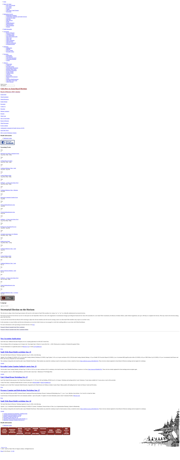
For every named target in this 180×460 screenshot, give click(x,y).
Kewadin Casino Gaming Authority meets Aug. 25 (18, 366)
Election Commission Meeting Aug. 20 (12, 416)
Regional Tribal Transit (11, 69)
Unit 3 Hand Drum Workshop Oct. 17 (14, 377)
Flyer (2, 349)
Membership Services (8, 14)
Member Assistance (5, 111)
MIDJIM (8, 49)
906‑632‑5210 (76, 395)
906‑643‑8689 (36, 382)
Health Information (7, 29)
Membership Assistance (11, 15)
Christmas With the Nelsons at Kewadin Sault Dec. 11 (15, 418)
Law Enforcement (10, 35)
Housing (8, 26)
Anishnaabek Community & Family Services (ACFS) (12, 128)
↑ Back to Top (4, 447)
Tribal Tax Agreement (11, 43)
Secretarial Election (10, 44)
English (6, 305)
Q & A (7, 78)
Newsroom (5, 54)
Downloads (8, 11)
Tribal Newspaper (5, 123)
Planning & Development (12, 76)
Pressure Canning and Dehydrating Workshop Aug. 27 (20, 390)
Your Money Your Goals (11, 80)
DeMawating (9, 47)
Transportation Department (12, 67)
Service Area (9, 75)
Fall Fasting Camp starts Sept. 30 (10, 417)
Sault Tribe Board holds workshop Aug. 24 (16, 401)
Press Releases (9, 56)
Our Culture (9, 6)
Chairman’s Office (10, 34)
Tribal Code (8, 39)
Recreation (3, 104)
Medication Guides (7, 138)
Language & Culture (10, 18)
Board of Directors (10, 32)
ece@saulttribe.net (37, 346)
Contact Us (8, 65)
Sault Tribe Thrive (5, 130)
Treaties (8, 9)
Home (4, 1)
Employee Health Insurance (12, 79)
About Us (5, 62)
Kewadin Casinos (10, 51)
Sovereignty (9, 8)
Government (6, 31)
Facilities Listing (10, 73)
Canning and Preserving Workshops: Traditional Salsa (15, 413)
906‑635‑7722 (26, 346)
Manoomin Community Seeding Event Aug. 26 (13, 420)
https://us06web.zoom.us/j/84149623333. (89, 361)
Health (7, 21)
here (33, 324)
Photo (2, 451)
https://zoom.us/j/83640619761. (95, 369)
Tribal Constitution (10, 40)
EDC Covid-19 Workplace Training (8, 132)
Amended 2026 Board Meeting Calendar (12, 415)
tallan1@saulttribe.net (45, 382)
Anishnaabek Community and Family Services (16, 16)
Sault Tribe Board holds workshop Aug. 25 (16, 352)
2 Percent (8, 74)
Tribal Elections (9, 41)
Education (8, 19)
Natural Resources (10, 23)
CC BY (12, 451)
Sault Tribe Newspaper (11, 57)
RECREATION (9, 24)
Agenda (2, 363)
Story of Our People (10, 5)
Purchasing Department (11, 70)
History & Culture (7, 4)
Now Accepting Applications (11, 338)
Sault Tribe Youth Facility (12, 36)
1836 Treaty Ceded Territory (12, 10)
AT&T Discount (9, 81)
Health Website (4, 101)
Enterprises (5, 46)
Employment (9, 55)
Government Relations (11, 59)
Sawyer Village (9, 50)
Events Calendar (10, 71)
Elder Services (9, 20)
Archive (8, 60)
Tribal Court (9, 38)
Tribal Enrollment (10, 25)
